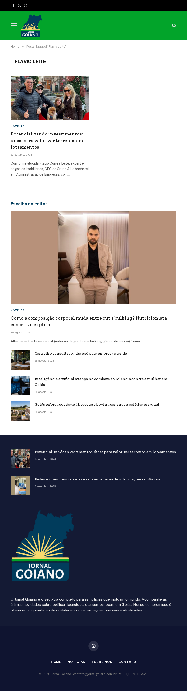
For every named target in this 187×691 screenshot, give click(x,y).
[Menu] (14, 25)
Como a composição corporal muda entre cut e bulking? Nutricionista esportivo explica (89, 321)
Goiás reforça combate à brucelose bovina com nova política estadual (97, 404)
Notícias (17, 126)
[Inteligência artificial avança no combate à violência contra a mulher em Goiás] (20, 385)
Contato (127, 662)
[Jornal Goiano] (31, 25)
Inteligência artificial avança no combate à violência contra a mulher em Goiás (101, 382)
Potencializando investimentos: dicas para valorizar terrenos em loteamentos (47, 140)
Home (56, 662)
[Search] (173, 25)
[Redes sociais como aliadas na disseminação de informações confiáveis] (20, 485)
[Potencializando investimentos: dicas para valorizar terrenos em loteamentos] (50, 98)
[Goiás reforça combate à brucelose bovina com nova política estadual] (20, 411)
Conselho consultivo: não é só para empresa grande (81, 353)
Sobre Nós (102, 662)
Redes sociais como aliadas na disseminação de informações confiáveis (98, 479)
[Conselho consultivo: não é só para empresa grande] (20, 360)
